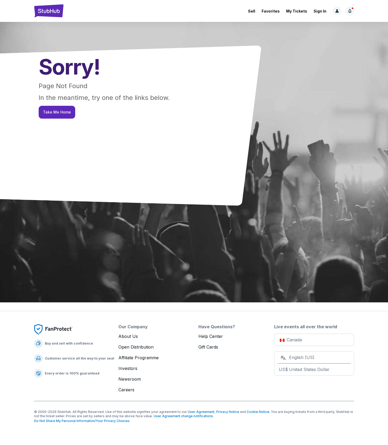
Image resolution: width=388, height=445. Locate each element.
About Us (128, 336)
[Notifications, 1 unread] (350, 11)
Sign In (320, 11)
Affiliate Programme (138, 357)
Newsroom (129, 379)
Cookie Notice (258, 412)
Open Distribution (136, 347)
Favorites (271, 11)
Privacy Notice (227, 412)
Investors (127, 368)
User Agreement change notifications (183, 416)
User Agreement (201, 412)
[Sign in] (337, 11)
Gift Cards (208, 347)
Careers (126, 389)
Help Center (210, 336)
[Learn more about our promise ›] (53, 329)
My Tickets (296, 11)
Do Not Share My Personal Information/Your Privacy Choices (82, 421)
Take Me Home (57, 112)
